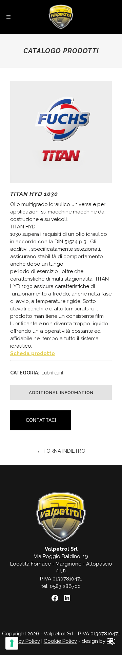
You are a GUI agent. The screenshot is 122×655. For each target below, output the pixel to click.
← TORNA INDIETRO (61, 451)
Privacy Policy (23, 641)
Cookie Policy (60, 641)
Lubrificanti (52, 372)
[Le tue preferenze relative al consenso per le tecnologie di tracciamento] (11, 643)
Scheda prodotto (32, 353)
